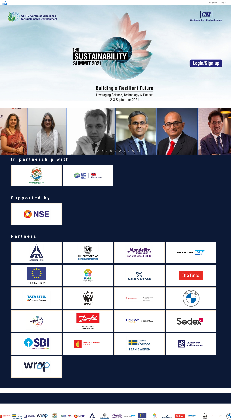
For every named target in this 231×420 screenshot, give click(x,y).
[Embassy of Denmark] (88, 344)
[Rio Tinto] (167, 416)
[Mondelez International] (104, 416)
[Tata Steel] (179, 416)
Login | (224, 2)
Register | (213, 2)
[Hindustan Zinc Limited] (92, 416)
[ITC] (79, 416)
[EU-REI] (129, 416)
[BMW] (217, 416)
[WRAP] (29, 416)
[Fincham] (139, 321)
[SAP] (117, 416)
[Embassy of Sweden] (139, 344)
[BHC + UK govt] (54, 416)
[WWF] (192, 416)
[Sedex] (191, 321)
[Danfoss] (88, 321)
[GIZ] (204, 416)
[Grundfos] (154, 416)
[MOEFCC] (42, 416)
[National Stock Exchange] (67, 416)
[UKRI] (17, 416)
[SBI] (36, 344)
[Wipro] (36, 321)
